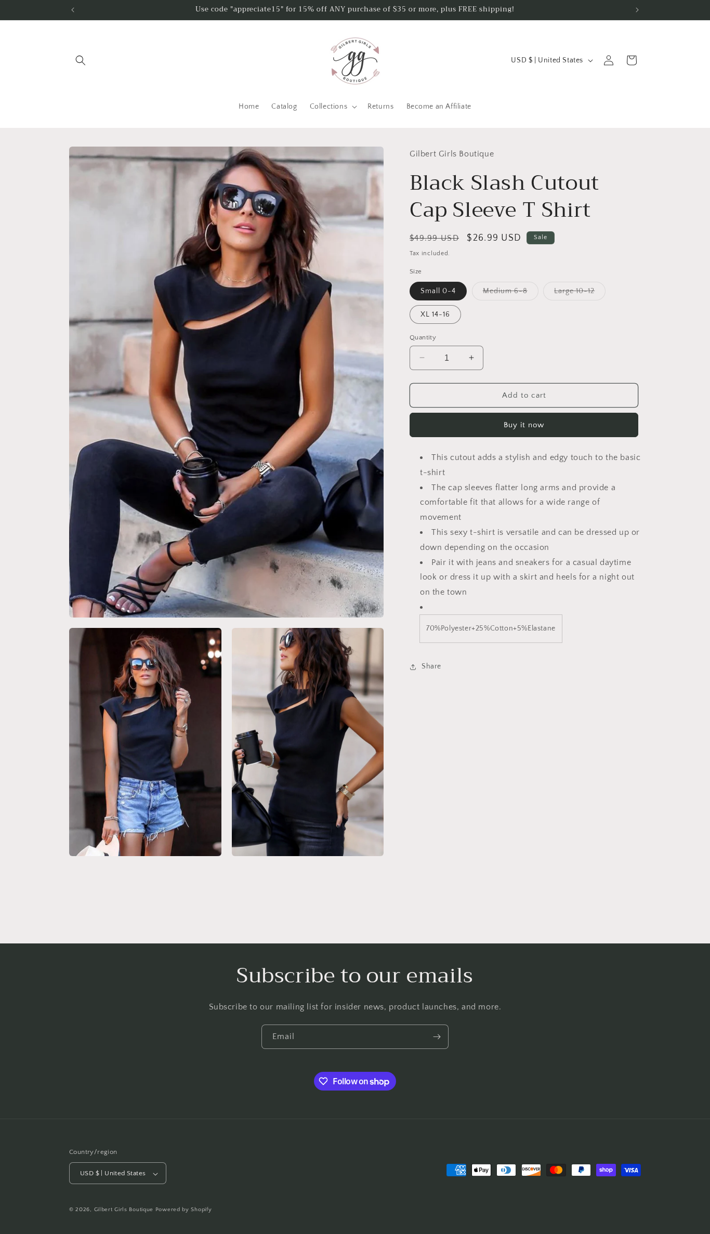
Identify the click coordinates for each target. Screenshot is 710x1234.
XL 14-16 (435, 314)
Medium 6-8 (510, 293)
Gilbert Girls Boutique (123, 1210)
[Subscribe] (436, 1037)
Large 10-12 (580, 293)
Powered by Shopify (183, 1210)
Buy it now (524, 425)
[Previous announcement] (72, 10)
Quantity (423, 336)
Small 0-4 (438, 290)
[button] (80, 60)
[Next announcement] (637, 10)
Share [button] (431, 666)
